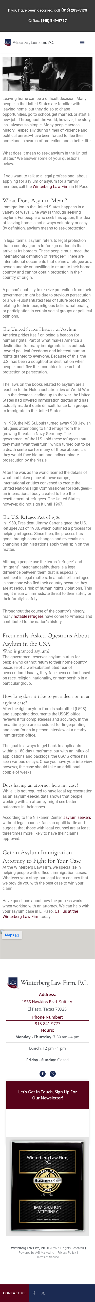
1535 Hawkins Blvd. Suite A (47, 1002)
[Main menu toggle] (82, 42)
